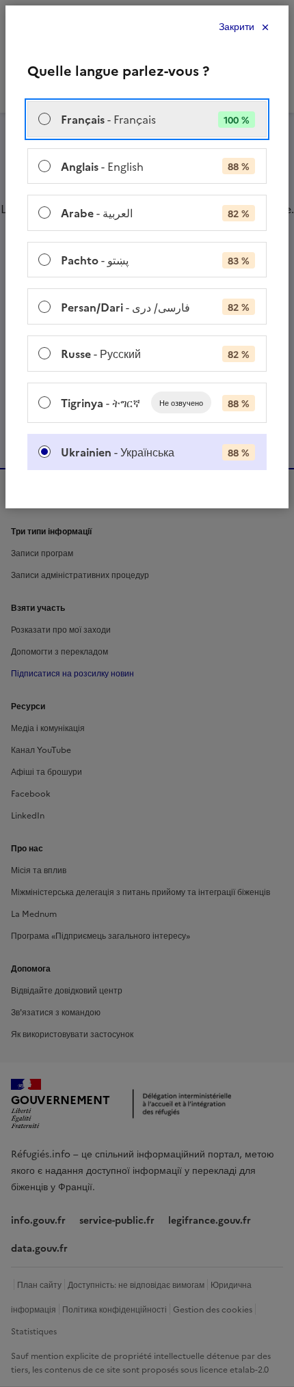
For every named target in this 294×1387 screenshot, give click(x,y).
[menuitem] (147, 119)
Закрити (236, 27)
